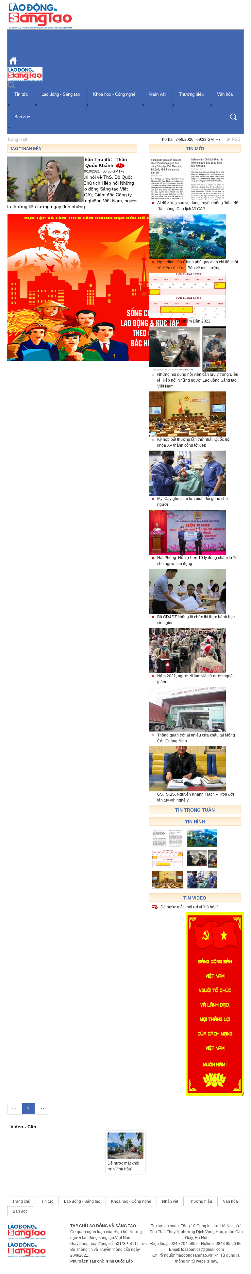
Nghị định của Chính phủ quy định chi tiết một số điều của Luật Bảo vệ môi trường (197, 265)
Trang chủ (21, 1201)
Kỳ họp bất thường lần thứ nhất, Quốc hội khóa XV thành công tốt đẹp (193, 442)
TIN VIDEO (194, 898)
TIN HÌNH (195, 821)
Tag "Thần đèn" (26, 148)
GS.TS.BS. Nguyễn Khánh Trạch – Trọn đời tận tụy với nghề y (195, 797)
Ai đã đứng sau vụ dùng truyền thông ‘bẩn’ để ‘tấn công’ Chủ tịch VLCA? (197, 206)
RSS (235, 139)
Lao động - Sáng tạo (61, 94)
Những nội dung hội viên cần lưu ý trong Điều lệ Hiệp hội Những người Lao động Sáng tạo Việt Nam (197, 380)
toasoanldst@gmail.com (202, 1249)
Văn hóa (225, 94)
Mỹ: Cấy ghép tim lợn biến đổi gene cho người (192, 501)
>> (42, 1108)
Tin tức (21, 94)
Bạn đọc (22, 116)
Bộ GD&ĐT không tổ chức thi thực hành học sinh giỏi (196, 620)
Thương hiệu (191, 94)
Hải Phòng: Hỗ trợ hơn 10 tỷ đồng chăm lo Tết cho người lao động (198, 560)
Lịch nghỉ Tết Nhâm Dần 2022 (183, 321)
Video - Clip (23, 1126)
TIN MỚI (195, 148)
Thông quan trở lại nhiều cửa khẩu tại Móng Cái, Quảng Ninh (196, 738)
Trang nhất (17, 139)
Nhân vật (157, 94)
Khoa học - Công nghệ (114, 94)
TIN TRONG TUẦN (195, 810)
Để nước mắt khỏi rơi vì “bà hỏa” (189, 907)
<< (14, 1108)
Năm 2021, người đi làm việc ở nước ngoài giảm (195, 679)
